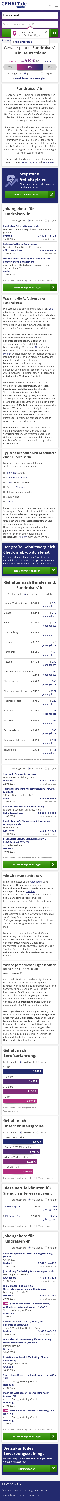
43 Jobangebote (49, 712)
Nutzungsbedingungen (35, 1490)
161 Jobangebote (49, 751)
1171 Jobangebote (49, 692)
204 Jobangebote (49, 683)
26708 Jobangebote (50, 1208)
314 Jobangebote (49, 634)
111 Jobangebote (49, 624)
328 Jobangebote (49, 702)
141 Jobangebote (49, 741)
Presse (17, 1490)
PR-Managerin (29, 162)
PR (36, 347)
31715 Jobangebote (50, 1217)
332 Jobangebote (49, 663)
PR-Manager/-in (13, 1206)
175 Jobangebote (49, 604)
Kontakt (21, 1495)
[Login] (50, 5)
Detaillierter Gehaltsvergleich (31, 78)
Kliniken (23, 536)
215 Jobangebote (49, 614)
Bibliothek (11, 472)
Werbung (11, 501)
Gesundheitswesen (16, 477)
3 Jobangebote (49, 644)
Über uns (7, 1490)
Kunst (9, 482)
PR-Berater (48, 162)
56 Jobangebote (49, 653)
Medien (7, 353)
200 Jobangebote (49, 732)
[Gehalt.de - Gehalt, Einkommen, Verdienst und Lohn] (14, 5)
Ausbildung (36, 881)
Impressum (34, 1495)
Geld (50, 308)
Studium (30, 891)
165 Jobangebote (49, 722)
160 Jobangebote (49, 673)
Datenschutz (8, 1495)
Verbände (21, 487)
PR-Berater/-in (12, 1216)
